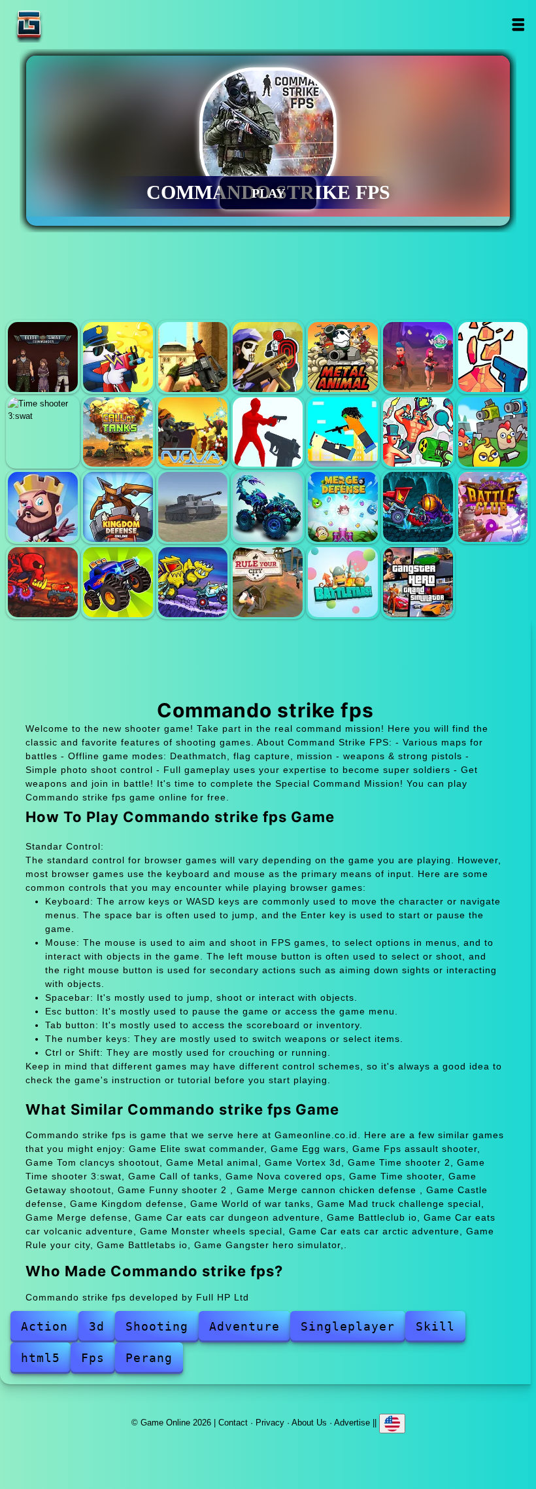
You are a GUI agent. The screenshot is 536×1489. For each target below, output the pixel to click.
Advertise (352, 1422)
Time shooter (268, 432)
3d (97, 1326)
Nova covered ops (193, 432)
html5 (40, 1358)
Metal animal (343, 357)
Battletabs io (343, 582)
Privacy (270, 1422)
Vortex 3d (418, 357)
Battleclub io (493, 507)
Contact (233, 1422)
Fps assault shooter (193, 357)
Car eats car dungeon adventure (418, 507)
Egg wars (118, 357)
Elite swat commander (43, 357)
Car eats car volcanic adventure (43, 582)
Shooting (157, 1326)
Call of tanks (118, 432)
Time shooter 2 (493, 357)
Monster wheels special (118, 582)
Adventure (244, 1326)
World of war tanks (193, 507)
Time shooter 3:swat (43, 432)
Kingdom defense (118, 507)
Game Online (70, 24)
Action (44, 1326)
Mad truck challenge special (268, 507)
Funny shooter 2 (418, 432)
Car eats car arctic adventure (193, 582)
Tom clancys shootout (268, 357)
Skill (435, 1326)
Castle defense (43, 507)
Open (518, 24)
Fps (93, 1358)
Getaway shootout (343, 432)
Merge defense (343, 507)
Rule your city (268, 582)
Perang (149, 1358)
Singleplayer (348, 1326)
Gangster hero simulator (418, 582)
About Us (309, 1422)
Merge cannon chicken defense (493, 432)
